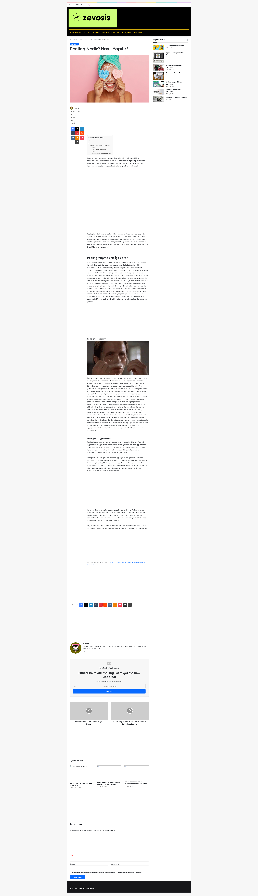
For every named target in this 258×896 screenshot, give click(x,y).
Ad (71, 855)
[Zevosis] (93, 18)
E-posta (73, 864)
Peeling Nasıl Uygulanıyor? (103, 153)
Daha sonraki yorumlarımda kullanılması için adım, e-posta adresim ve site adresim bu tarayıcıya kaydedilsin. (107, 872)
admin (76, 108)
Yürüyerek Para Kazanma (175, 46)
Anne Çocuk (126, 32)
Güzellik (114, 32)
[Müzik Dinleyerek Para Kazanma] (158, 67)
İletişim (89, 5)
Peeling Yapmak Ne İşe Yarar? (100, 145)
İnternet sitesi (115, 864)
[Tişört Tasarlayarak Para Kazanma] (158, 57)
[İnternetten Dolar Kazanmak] (158, 99)
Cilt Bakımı (88, 40)
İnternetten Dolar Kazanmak (176, 97)
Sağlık (104, 32)
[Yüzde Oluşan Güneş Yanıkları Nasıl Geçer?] (82, 773)
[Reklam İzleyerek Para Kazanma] (158, 84)
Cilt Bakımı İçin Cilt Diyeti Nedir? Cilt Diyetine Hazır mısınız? (109, 783)
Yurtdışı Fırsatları (77, 32)
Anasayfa (74, 40)
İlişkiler (137, 32)
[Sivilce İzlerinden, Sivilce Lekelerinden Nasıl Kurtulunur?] (136, 772)
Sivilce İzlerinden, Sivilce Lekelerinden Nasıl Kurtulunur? (135, 783)
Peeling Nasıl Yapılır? (101, 149)
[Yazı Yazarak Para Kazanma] (158, 76)
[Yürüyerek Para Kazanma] (158, 47)
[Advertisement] (118, 120)
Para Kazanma (93, 32)
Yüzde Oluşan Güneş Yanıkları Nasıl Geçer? (81, 784)
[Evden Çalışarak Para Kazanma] (158, 92)
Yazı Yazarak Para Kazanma (176, 73)
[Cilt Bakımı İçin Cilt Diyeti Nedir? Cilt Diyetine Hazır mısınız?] (109, 772)
